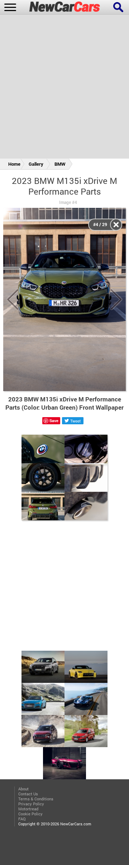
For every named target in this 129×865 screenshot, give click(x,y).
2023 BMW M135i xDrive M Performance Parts (64, 186)
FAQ (22, 818)
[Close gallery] (116, 225)
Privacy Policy (31, 803)
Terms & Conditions (35, 798)
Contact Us (28, 793)
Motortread (28, 808)
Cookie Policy (30, 813)
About (23, 788)
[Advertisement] (64, 88)
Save (53, 420)
